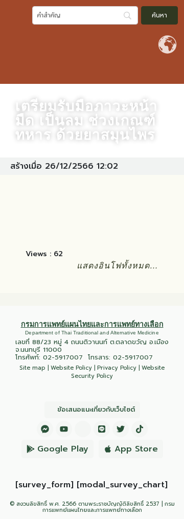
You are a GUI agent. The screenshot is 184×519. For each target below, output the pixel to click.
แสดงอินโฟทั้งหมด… (117, 265)
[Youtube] (64, 429)
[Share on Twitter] (67, 210)
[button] (173, 72)
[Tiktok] (139, 429)
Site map (32, 368)
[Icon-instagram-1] (83, 429)
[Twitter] (120, 429)
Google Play (62, 449)
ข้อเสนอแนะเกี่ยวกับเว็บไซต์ (96, 409)
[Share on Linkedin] (95, 210)
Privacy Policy (116, 368)
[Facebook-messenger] (45, 429)
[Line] (102, 429)
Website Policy (71, 368)
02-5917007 (63, 357)
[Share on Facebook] (38, 210)
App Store (136, 449)
